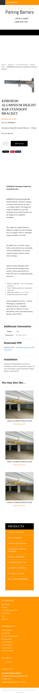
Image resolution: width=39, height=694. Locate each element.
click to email (21, 18)
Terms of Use (6, 613)
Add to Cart (19, 144)
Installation (14, 177)
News (3, 616)
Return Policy (6, 604)
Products (11, 65)
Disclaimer (5, 619)
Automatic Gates (16, 573)
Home (4, 65)
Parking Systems (16, 532)
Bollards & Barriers (18, 579)
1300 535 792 (21, 21)
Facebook (8, 662)
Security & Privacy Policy (10, 610)
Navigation (12, 2)
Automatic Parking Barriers (17, 550)
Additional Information (15, 165)
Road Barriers (15, 538)
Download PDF (15, 172)
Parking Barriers (16, 557)
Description (14, 159)
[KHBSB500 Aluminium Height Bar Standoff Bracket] (19, 84)
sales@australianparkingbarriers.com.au (14, 682)
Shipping (4, 607)
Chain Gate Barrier (17, 543)
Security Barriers (16, 568)
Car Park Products (22, 65)
